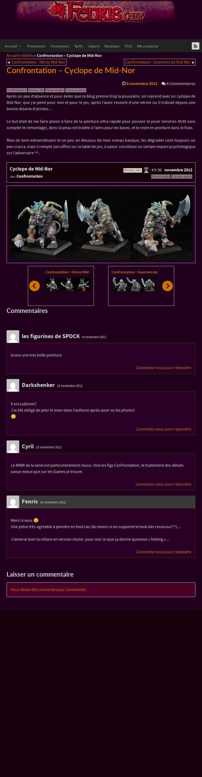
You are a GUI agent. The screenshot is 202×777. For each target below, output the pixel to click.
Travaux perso (75, 90)
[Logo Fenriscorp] (97, 11)
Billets (28, 55)
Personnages (55, 90)
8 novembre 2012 (94, 337)
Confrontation (17, 90)
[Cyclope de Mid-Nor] (101, 224)
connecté (47, 589)
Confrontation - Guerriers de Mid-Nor (158, 62)
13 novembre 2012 (69, 386)
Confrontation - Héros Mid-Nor (38, 62)
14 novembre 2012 (52, 502)
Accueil (13, 55)
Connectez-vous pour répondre (163, 367)
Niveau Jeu (36, 90)
